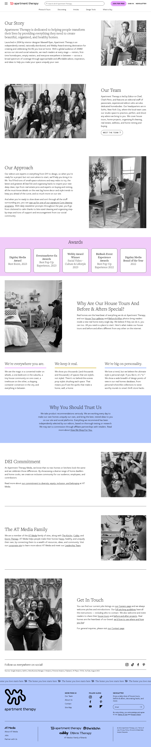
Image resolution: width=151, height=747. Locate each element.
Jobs (6, 735)
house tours (103, 616)
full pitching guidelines (125, 609)
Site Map (68, 707)
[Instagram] (126, 664)
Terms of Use (122, 714)
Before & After (115, 318)
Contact (68, 703)
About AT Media (11, 731)
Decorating (62, 9)
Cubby (76, 535)
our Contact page (116, 628)
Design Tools (91, 9)
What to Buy (107, 9)
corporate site (15, 545)
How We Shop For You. (81, 430)
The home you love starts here (36, 681)
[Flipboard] (101, 706)
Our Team (69, 696)
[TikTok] (132, 664)
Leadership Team (73, 545)
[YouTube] (90, 706)
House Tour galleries (94, 318)
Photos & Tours (44, 9)
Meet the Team (110, 132)
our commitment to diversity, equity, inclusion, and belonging (50, 483)
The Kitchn (67, 535)
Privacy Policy (136, 714)
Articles (76, 9)
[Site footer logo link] (33, 699)
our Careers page (123, 606)
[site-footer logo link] (10, 728)
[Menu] (6, 3)
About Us (68, 699)
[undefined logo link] (24, 3)
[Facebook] (138, 664)
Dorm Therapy (11, 538)
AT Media (32, 535)
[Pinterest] (143, 664)
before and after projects (125, 616)
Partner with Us (11, 739)
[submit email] (141, 707)
